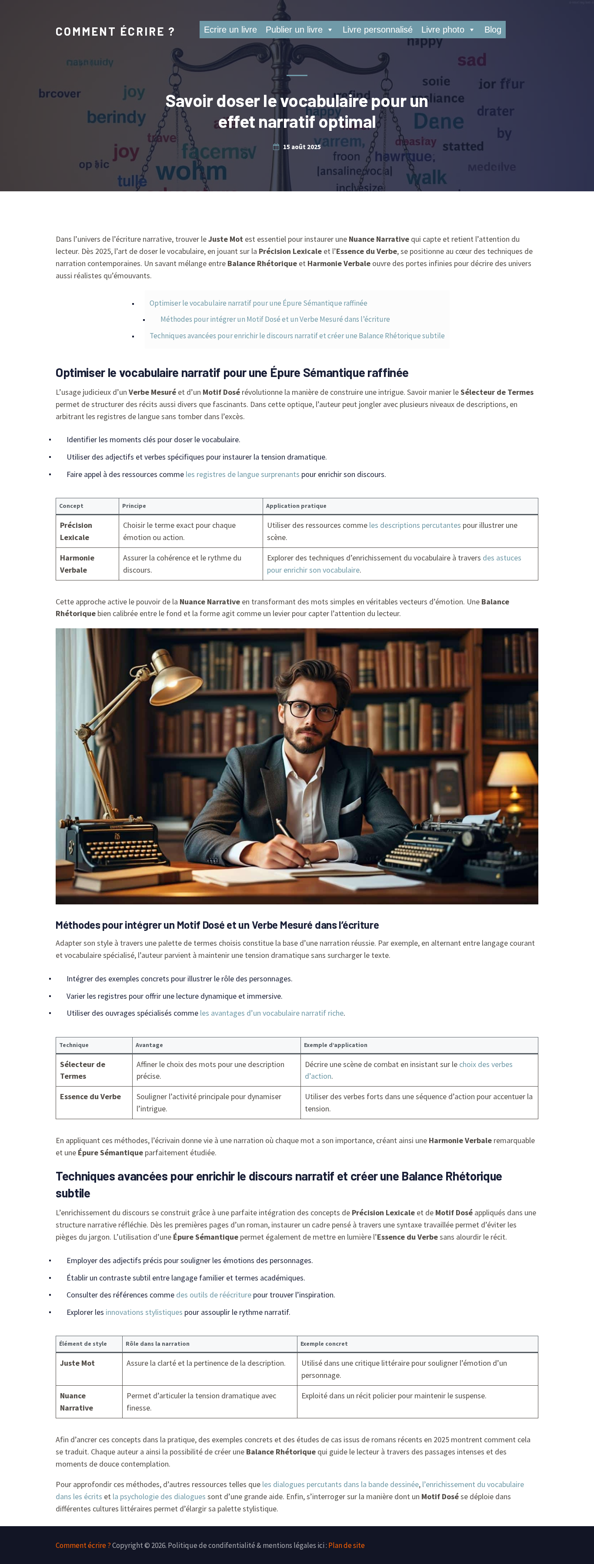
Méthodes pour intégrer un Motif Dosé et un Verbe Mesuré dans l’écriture (275, 319)
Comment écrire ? (116, 31)
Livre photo (442, 29)
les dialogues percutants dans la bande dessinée (340, 1484)
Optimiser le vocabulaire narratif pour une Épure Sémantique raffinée (258, 303)
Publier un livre (294, 29)
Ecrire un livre (230, 29)
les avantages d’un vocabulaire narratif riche (272, 1013)
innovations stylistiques (144, 1312)
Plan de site (346, 1545)
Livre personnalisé (378, 29)
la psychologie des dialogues (159, 1496)
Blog (492, 29)
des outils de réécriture (213, 1295)
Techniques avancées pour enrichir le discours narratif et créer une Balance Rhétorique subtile (297, 335)
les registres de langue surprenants (243, 474)
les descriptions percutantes (415, 525)
